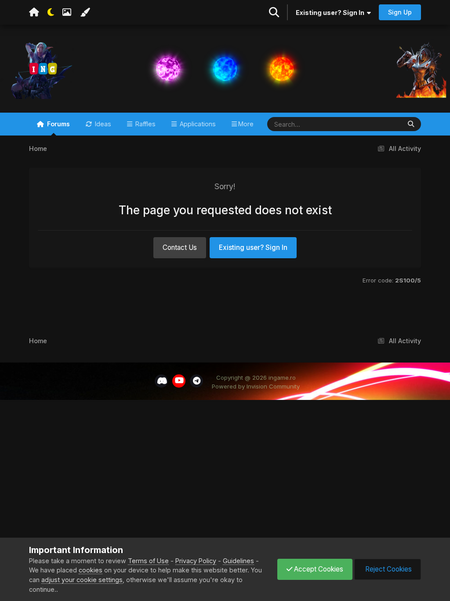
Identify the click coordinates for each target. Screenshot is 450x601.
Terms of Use (148, 560)
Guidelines (238, 560)
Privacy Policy (195, 560)
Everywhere (371, 123)
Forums (57, 124)
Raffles (145, 124)
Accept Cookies (317, 569)
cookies (90, 570)
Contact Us (180, 247)
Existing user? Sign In (331, 12)
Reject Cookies (387, 569)
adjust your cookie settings (82, 579)
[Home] (34, 12)
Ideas (102, 124)
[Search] (411, 124)
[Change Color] (85, 12)
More (246, 124)
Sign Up (400, 12)
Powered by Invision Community (256, 386)
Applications (197, 124)
